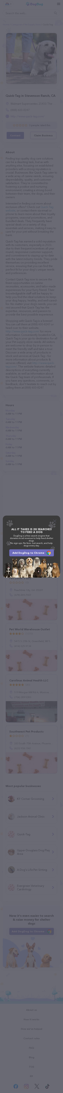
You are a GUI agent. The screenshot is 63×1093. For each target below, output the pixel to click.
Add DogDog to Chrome (28, 552)
